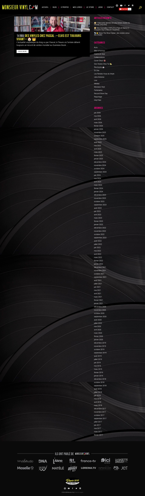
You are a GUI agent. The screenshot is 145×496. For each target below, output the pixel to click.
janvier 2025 (98, 159)
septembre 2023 (100, 205)
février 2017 (98, 435)
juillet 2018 (98, 392)
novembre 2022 (100, 231)
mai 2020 (97, 326)
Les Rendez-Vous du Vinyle (104, 74)
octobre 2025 (99, 136)
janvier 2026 (98, 129)
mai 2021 (97, 290)
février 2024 (98, 188)
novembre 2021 (100, 270)
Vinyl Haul (97, 100)
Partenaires (98, 90)
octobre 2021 (99, 274)
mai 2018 (97, 399)
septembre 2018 (100, 385)
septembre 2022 (100, 237)
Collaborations (99, 57)
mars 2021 (98, 297)
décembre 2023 (100, 195)
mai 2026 (97, 116)
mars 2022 (98, 257)
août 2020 (98, 320)
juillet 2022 (98, 244)
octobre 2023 (99, 201)
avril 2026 (97, 119)
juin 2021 (97, 287)
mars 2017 (98, 431)
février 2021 (98, 300)
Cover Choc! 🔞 (100, 60)
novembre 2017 (100, 412)
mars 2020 (98, 333)
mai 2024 (97, 178)
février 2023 (98, 221)
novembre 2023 (100, 198)
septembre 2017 (100, 418)
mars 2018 (98, 405)
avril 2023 (97, 214)
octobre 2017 (99, 415)
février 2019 (98, 372)
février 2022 (98, 260)
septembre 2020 (100, 316)
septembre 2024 (100, 172)
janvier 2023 (98, 224)
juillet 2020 (98, 323)
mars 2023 (98, 218)
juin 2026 (97, 112)
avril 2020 (97, 330)
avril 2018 (97, 402)
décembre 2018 (100, 379)
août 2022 (98, 241)
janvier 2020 (98, 339)
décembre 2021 (100, 267)
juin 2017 (97, 425)
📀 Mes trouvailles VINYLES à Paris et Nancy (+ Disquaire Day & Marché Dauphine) (111, 29)
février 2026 (98, 126)
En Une (96, 70)
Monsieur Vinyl (99, 87)
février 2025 (98, 155)
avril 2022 (97, 254)
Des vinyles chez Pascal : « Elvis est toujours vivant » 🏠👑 (49, 37)
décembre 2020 (100, 306)
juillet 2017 (98, 422)
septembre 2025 (100, 139)
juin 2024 (97, 175)
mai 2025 (97, 145)
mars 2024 (98, 185)
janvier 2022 (98, 264)
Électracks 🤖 (99, 67)
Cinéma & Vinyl (99, 54)
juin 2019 (97, 362)
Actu (96, 47)
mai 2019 (97, 366)
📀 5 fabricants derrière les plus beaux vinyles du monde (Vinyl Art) (112, 24)
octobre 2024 (99, 168)
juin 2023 (97, 211)
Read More (22, 51)
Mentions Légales (79, 492)
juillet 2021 (98, 283)
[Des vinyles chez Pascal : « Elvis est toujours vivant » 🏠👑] (52, 24)
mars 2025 (98, 152)
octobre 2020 (99, 313)
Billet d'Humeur (99, 51)
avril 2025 (97, 149)
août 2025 (98, 142)
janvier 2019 (98, 376)
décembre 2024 (100, 162)
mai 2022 (97, 251)
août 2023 (98, 208)
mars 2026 (98, 122)
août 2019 (98, 356)
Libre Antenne (99, 77)
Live (95, 80)
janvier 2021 (98, 303)
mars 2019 (98, 369)
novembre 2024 (100, 165)
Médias (96, 83)
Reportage (98, 97)
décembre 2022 (100, 228)
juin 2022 (97, 247)
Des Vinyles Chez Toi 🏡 (103, 64)
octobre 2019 (99, 349)
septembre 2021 (100, 277)
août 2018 (98, 389)
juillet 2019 (98, 359)
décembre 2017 (100, 408)
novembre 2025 (100, 132)
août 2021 (98, 280)
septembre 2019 (100, 353)
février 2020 (98, 336)
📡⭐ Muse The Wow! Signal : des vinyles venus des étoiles (112, 34)
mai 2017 (97, 428)
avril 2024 (97, 182)
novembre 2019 (100, 346)
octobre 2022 (99, 234)
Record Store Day (101, 93)
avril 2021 (97, 293)
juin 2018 (97, 395)
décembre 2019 (100, 343)
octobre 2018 (99, 382)
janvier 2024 (98, 191)
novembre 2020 (100, 310)
